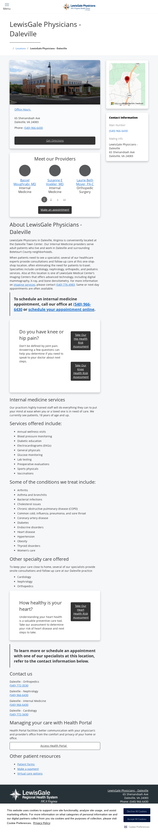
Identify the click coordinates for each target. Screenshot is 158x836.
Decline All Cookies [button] (137, 811)
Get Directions (55, 140)
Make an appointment (55, 210)
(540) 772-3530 (19, 685)
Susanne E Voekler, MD (55, 182)
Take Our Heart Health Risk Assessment (81, 611)
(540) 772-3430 (19, 714)
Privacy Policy (41, 823)
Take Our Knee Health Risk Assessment (81, 371)
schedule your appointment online (61, 309)
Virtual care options (30, 773)
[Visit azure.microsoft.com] (121, 103)
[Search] (136, 6)
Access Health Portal (53, 746)
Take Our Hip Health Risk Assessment (81, 340)
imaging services (24, 284)
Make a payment (28, 769)
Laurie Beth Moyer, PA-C (85, 182)
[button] (137, 827)
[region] (127, 84)
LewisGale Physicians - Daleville (128, 790)
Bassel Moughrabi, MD (24, 182)
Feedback (139, 103)
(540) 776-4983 (65, 284)
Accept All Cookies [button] (136, 819)
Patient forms (26, 764)
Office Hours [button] (22, 109)
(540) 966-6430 (33, 128)
